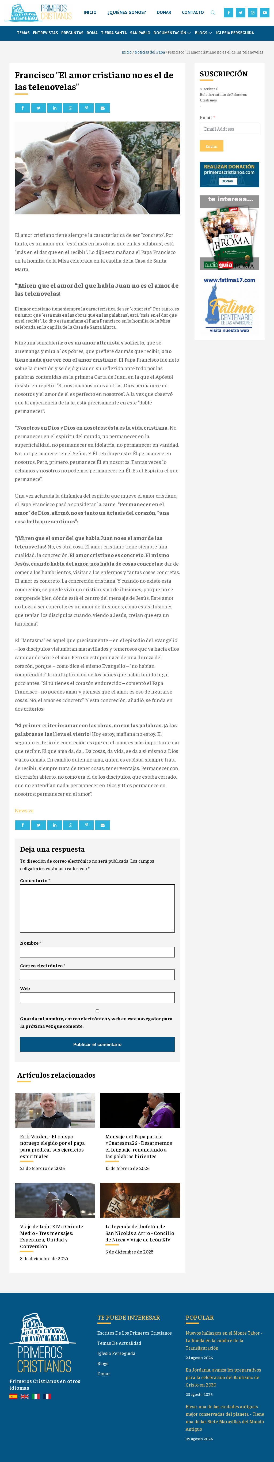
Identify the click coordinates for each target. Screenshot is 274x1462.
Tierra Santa (114, 32)
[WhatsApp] (70, 108)
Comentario (35, 880)
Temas (23, 32)
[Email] (102, 108)
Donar (103, 1373)
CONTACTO (193, 12)
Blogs (102, 1363)
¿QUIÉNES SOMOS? (126, 12)
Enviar (212, 146)
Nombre (30, 943)
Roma (92, 32)
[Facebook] (22, 108)
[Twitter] (38, 108)
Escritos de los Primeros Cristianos (134, 1333)
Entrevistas (45, 32)
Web (25, 988)
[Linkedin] (54, 108)
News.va (24, 810)
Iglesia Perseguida (235, 32)
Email (206, 117)
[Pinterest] (86, 108)
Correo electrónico (42, 965)
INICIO (90, 12)
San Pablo (140, 32)
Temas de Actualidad (119, 1343)
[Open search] (213, 12)
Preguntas (72, 32)
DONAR (164, 12)
